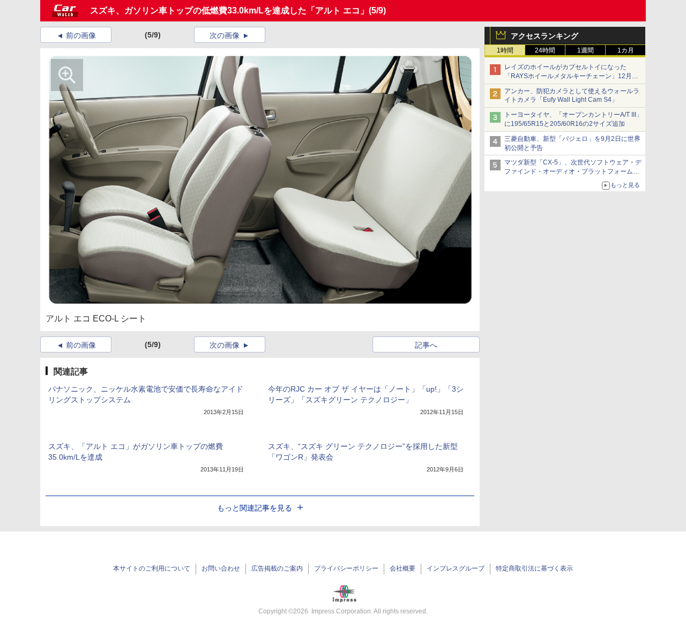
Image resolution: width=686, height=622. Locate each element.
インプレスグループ (455, 568)
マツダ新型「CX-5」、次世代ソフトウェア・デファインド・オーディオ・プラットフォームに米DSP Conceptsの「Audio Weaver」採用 (573, 171)
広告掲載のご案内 (277, 568)
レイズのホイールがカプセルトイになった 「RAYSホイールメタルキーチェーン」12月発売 (571, 76)
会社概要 (402, 568)
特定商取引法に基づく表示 (534, 568)
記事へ (426, 345)
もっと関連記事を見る (254, 508)
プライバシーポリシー (346, 568)
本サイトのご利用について (151, 568)
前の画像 (81, 35)
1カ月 (625, 50)
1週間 (585, 50)
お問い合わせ (221, 568)
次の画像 (225, 35)
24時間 (545, 50)
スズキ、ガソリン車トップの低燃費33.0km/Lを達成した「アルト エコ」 (229, 10)
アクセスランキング (544, 36)
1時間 (505, 50)
